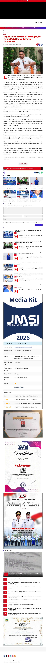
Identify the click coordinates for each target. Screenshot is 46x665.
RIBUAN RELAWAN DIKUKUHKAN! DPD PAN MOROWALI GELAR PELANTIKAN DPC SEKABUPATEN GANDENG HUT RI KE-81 (23, 200)
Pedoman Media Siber (19, 660)
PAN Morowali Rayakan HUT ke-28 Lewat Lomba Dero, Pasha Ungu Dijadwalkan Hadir (9, 187)
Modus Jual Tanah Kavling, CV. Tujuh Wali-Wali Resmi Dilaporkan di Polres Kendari (24, 591)
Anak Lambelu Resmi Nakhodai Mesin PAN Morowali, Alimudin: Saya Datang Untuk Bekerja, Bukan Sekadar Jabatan (36, 187)
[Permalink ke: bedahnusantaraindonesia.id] (4, 45)
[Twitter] (37, 172)
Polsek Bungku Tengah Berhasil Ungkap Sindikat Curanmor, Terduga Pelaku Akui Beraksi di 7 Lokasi (24, 583)
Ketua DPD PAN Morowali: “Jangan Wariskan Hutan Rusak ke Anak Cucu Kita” (35, 200)
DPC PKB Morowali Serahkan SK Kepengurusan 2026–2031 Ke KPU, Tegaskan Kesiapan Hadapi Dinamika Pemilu (22, 187)
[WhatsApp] (42, 172)
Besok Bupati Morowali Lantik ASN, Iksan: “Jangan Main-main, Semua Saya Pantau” (24, 613)
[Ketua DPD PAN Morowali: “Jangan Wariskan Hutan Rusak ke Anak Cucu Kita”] (36, 194)
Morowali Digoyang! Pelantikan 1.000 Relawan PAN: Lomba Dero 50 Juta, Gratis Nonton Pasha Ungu (9, 200)
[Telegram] (39, 172)
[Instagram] (13, 656)
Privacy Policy (11, 660)
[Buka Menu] (38, 22)
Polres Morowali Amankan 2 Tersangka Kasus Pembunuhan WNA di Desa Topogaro (25, 596)
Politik (5, 34)
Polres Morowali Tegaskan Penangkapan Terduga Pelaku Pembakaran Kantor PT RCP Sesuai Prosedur (24, 609)
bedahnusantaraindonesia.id (10, 44)
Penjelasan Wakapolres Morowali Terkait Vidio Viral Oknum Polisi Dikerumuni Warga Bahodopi (25, 587)
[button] (36, 22)
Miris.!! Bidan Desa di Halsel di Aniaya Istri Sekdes (17, 578)
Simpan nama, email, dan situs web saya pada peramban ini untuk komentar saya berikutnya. (23, 222)
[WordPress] (11, 656)
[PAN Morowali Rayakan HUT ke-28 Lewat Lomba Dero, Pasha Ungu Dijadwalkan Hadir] (9, 181)
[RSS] (15, 656)
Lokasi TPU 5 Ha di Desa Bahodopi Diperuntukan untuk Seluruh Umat (21, 604)
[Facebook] (35, 172)
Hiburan (5, 196)
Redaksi (5, 660)
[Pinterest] (8, 656)
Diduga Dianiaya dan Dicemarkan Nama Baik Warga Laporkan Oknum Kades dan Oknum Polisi (24, 600)
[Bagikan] (42, 45)
